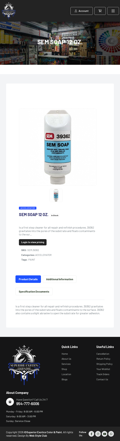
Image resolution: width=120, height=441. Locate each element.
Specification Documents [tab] (34, 291)
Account (84, 10)
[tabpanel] (60, 310)
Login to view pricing (32, 242)
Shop (64, 368)
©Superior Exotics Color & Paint (43, 432)
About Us (66, 358)
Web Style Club (38, 435)
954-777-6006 (27, 403)
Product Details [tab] (28, 279)
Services (66, 363)
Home (65, 353)
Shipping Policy (104, 363)
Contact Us (102, 379)
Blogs (65, 379)
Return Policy (103, 358)
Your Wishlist (103, 368)
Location (66, 374)
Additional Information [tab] (59, 279)
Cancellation (102, 353)
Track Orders (102, 374)
